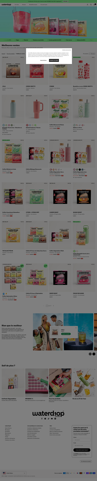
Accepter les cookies (54, 60)
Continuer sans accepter (66, 49)
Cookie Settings (43, 60)
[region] (49, 56)
